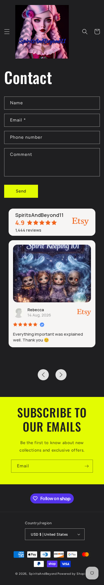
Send (21, 191)
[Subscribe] (86, 466)
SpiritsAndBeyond (43, 574)
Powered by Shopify (73, 574)
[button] (7, 32)
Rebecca (35, 309)
